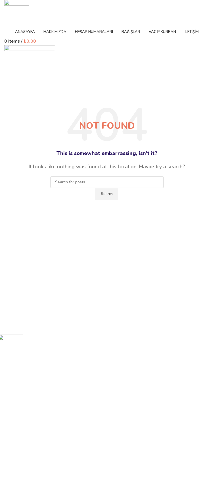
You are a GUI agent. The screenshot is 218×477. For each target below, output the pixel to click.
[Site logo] (16, 12)
